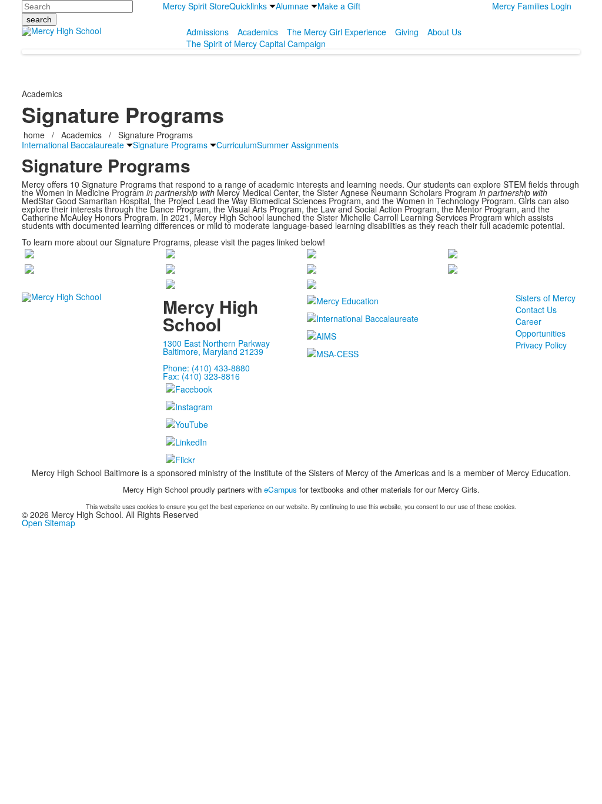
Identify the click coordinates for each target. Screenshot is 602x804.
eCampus (280, 489)
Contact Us (536, 309)
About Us (444, 32)
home (35, 135)
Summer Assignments (298, 145)
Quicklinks (248, 6)
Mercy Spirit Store (196, 6)
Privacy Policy (541, 345)
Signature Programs (155, 135)
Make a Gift (338, 6)
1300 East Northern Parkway (216, 343)
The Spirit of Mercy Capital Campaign (256, 43)
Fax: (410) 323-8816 (201, 376)
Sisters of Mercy (546, 298)
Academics (258, 32)
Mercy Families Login (531, 6)
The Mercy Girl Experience (336, 32)
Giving (407, 32)
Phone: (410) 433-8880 (206, 368)
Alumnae (292, 6)
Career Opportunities (541, 327)
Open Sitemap (48, 523)
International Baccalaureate (73, 145)
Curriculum (236, 145)
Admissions (207, 32)
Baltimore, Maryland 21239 (213, 351)
